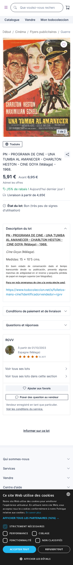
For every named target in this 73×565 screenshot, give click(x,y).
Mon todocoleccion (55, 20)
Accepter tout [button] (19, 549)
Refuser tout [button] (54, 549)
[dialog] (36, 527)
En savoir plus (33, 512)
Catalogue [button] (11, 20)
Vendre (30, 20)
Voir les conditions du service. (24, 409)
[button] (36, 228)
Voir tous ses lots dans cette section (31, 376)
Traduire (15, 144)
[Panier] (68, 7)
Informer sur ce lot (36, 431)
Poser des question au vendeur (39, 397)
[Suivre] (63, 44)
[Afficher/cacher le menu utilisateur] (5, 8)
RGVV (9, 340)
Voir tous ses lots (17, 369)
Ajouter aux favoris (39, 388)
